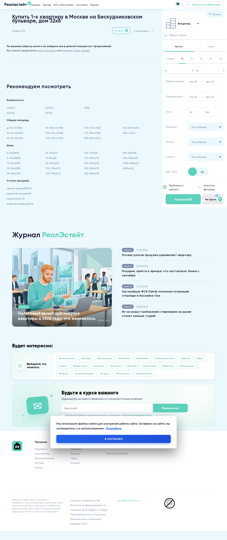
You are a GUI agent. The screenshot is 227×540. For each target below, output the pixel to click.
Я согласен (114, 438)
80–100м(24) (52, 162)
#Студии (105, 373)
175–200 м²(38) (92, 132)
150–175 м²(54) (92, 127)
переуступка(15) (16, 198)
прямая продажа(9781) (19, 188)
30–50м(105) (13, 173)
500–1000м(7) (130, 157)
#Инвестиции (80, 365)
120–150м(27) (52, 173)
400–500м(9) (130, 152)
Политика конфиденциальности (88, 505)
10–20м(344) (13, 162)
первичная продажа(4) (19, 193)
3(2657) (49, 107)
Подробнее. (114, 428)
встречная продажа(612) (20, 203)
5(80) (87, 107)
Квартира (76, 448)
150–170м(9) (91, 152)
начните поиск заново (76, 50)
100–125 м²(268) (54, 132)
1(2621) (11, 107)
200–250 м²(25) (92, 137)
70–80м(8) (51, 157)
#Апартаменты (67, 358)
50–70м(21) (51, 152)
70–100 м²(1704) (54, 127)
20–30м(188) (13, 168)
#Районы (63, 373)
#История (116, 365)
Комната (75, 462)
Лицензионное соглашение (85, 518)
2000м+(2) (128, 168)
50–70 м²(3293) (15, 137)
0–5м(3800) (13, 152)
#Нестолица (149, 365)
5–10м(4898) (13, 157)
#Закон (62, 365)
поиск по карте (46, 50)
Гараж (74, 458)
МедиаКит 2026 (79, 523)
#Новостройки (144, 373)
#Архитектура (104, 358)
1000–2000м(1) (131, 162)
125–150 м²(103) (54, 137)
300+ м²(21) (129, 132)
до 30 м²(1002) (14, 127)
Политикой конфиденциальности (136, 415)
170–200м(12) (91, 157)
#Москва (131, 365)
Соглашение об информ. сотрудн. (89, 509)
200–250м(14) (91, 162)
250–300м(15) (91, 168)
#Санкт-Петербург (84, 373)
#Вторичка (124, 358)
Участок (39, 467)
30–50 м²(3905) (15, 132)
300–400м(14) (91, 173)
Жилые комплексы (117, 453)
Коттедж (39, 462)
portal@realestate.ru (128, 500)
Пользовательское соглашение (88, 514)
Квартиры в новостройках (42, 451)
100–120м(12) (52, 168)
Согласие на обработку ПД (85, 500)
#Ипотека (99, 365)
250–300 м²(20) (131, 127)
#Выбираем (142, 358)
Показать (183, 199)
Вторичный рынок (45, 458)
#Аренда (86, 358)
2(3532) (11, 112)
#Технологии (123, 373)
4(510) (48, 112)
